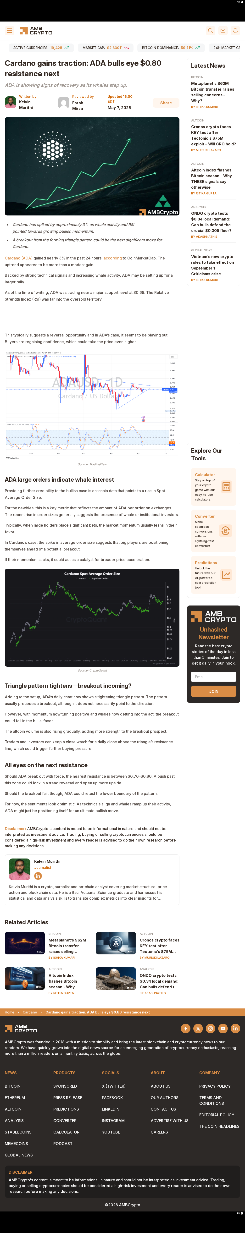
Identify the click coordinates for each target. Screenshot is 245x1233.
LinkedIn (110, 1109)
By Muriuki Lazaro (155, 957)
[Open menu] (9, 30)
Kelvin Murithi (26, 104)
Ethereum (15, 1097)
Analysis (147, 969)
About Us (161, 1086)
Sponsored (65, 1086)
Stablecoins (18, 1132)
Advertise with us (170, 1120)
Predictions (66, 1109)
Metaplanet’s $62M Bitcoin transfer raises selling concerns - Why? (67, 946)
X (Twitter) (114, 1086)
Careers (159, 1132)
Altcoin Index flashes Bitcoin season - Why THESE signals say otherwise (66, 981)
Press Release (67, 1097)
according (113, 258)
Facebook (112, 1097)
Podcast (62, 1143)
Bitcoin (55, 934)
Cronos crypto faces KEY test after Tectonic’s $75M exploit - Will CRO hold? (159, 946)
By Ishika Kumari (62, 957)
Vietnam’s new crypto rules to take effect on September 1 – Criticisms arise (212, 265)
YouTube (111, 1132)
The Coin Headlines (219, 1126)
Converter (65, 1120)
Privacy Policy (215, 1086)
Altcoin (146, 934)
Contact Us (163, 1109)
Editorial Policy (216, 1114)
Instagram (113, 1120)
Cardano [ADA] (19, 258)
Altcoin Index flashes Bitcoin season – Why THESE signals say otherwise (211, 179)
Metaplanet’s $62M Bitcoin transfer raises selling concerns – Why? (212, 92)
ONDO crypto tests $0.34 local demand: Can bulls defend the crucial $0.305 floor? (159, 981)
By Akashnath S (153, 993)
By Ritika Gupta (61, 993)
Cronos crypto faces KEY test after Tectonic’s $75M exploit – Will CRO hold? (213, 135)
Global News (201, 250)
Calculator (66, 1132)
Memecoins (16, 1143)
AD (238, 2)
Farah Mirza (77, 105)
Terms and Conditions (211, 1100)
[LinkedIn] (38, 876)
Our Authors (164, 1097)
